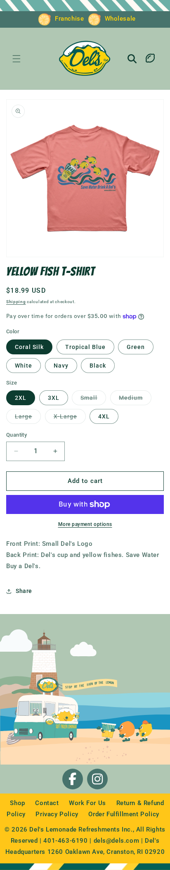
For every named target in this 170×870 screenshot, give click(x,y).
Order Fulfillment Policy (123, 814)
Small (93, 397)
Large (28, 416)
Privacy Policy (57, 814)
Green (136, 347)
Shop (18, 803)
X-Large (70, 416)
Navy (61, 365)
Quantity (16, 435)
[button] (16, 59)
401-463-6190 (65, 840)
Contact (48, 803)
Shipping (16, 301)
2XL (20, 397)
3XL (53, 397)
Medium (135, 397)
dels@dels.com (116, 840)
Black (98, 365)
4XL (104, 416)
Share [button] (24, 591)
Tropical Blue (85, 347)
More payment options (85, 524)
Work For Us (88, 803)
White (23, 365)
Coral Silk (29, 347)
